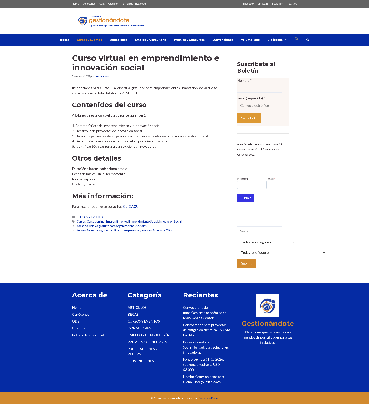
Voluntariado (250, 39)
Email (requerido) (251, 98)
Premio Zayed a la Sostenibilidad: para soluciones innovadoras (206, 347)
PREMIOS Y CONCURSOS (147, 342)
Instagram (277, 3)
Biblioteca (275, 39)
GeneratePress (208, 398)
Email (270, 178)
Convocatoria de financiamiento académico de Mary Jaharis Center (205, 312)
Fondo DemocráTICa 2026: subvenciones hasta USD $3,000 (203, 364)
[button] (297, 40)
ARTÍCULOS (137, 307)
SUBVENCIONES (141, 361)
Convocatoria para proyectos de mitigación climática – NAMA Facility (206, 330)
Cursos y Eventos (89, 39)
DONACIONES (139, 328)
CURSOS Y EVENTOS (90, 217)
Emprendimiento (116, 221)
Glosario (113, 3)
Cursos (81, 221)
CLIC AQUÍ (131, 206)
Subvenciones (222, 39)
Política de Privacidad (133, 3)
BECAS (133, 314)
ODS (102, 3)
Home (75, 3)
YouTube (292, 3)
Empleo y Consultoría (150, 39)
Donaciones (118, 39)
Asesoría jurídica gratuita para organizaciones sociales (112, 226)
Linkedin (263, 3)
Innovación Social (170, 221)
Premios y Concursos (189, 39)
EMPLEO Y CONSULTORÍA (148, 335)
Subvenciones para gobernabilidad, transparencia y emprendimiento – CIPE (124, 230)
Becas (64, 39)
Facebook (248, 3)
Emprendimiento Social (143, 221)
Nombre (244, 80)
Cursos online (95, 221)
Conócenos (89, 3)
